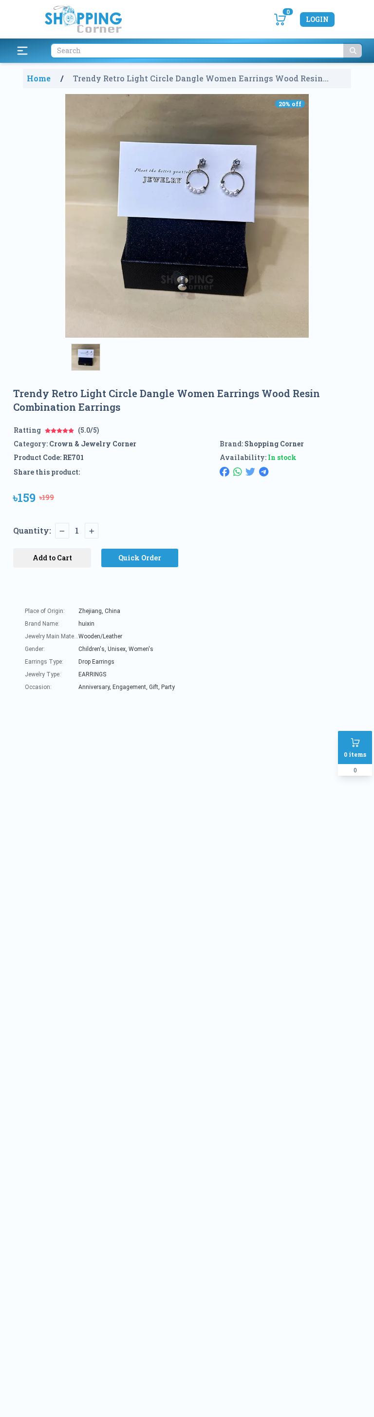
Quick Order (139, 557)
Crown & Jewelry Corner (92, 443)
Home (39, 78)
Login (317, 19)
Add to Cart (52, 557)
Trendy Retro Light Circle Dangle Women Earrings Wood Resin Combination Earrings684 (198, 78)
